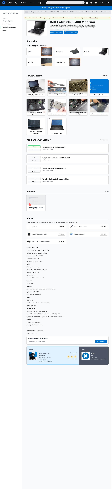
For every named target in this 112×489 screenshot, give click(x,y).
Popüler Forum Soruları (9, 27)
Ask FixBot (100, 341)
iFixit (93, 353)
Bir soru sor (104, 140)
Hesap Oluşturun (65, 8)
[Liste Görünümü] (105, 191)
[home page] (7, 2)
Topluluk (32, 3)
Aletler (4, 30)
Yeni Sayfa (105, 75)
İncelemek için (94, 18)
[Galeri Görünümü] (108, 191)
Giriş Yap (107, 3)
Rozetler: (73, 353)
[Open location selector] (91, 2)
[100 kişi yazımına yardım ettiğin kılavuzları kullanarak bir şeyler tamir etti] (68, 356)
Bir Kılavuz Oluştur (57, 32)
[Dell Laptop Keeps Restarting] (99, 106)
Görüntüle (61, 226)
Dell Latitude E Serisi (55, 12)
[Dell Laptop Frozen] (57, 125)
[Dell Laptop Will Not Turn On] (35, 86)
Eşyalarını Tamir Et (20, 3)
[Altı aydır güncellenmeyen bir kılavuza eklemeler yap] (75, 356)
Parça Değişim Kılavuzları (36, 45)
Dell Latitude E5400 (11, 13)
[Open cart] (95, 2)
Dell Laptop (33, 12)
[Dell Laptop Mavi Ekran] (99, 86)
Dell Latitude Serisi (43, 12)
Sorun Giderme (6, 24)
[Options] (26, 12)
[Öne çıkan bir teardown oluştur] (72, 356)
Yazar (31, 349)
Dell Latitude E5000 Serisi (70, 12)
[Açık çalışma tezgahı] (87, 2)
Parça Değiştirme (8, 21)
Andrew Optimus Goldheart (61, 29)
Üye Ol (101, 3)
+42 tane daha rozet (72, 359)
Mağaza (40, 3)
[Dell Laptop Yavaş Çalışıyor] (57, 106)
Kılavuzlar (5, 18)
